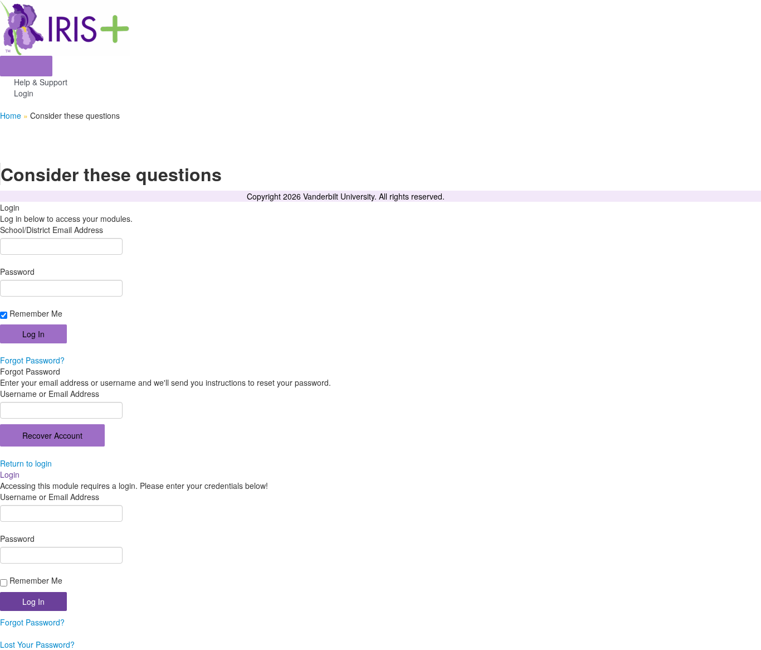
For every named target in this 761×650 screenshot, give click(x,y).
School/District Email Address (51, 229)
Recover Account (52, 435)
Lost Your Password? (37, 644)
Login (23, 93)
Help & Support (40, 82)
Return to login (26, 463)
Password (17, 271)
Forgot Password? (32, 360)
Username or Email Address (49, 393)
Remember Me (34, 313)
